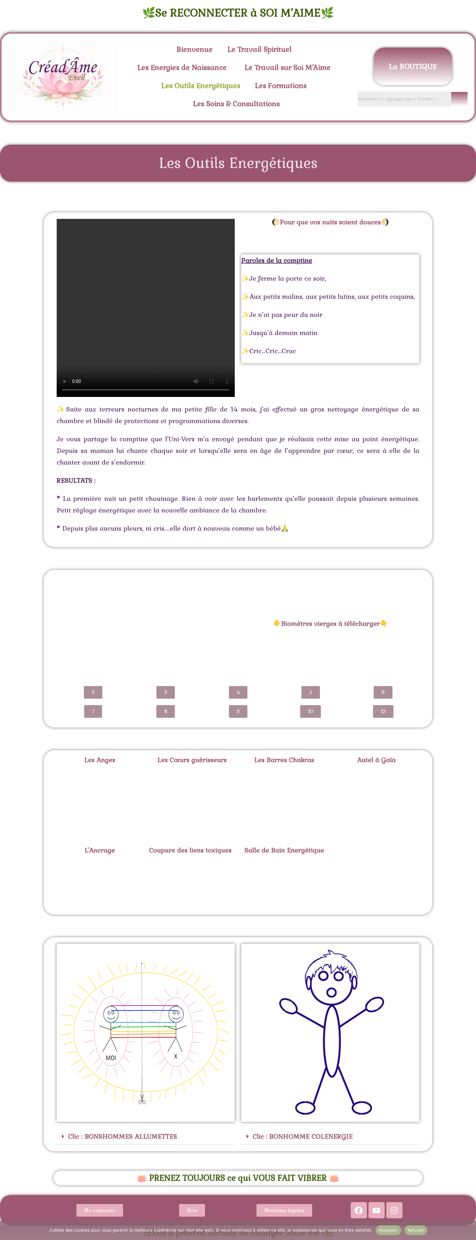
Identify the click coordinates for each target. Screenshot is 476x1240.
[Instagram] (394, 1210)
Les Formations (281, 85)
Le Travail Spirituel (259, 49)
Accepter (388, 1230)
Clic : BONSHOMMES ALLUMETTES (122, 1136)
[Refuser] (468, 1230)
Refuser (416, 1230)
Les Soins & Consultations (236, 103)
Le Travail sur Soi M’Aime (287, 67)
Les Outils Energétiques (200, 85)
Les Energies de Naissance (182, 67)
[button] (261, 49)
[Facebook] (359, 1210)
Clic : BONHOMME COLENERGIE (303, 1136)
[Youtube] (376, 1210)
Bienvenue (194, 49)
